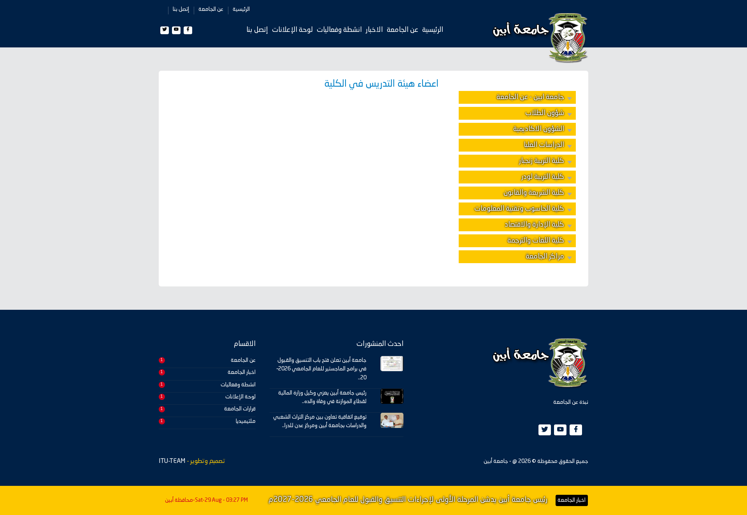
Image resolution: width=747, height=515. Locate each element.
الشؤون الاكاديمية (538, 129)
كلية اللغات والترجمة (535, 240)
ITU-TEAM (172, 461)
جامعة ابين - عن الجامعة (530, 97)
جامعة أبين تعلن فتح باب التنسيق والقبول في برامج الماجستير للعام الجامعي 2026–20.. (321, 369)
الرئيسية (241, 9)
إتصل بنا (181, 9)
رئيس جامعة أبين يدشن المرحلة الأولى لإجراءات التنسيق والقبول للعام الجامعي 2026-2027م (407, 500)
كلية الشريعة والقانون (533, 192)
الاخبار (374, 29)
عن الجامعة (210, 9)
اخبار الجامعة (242, 372)
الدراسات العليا (544, 144)
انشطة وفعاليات (339, 29)
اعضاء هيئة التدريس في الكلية (381, 84)
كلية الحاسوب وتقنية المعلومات (519, 208)
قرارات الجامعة (240, 409)
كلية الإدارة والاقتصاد (534, 224)
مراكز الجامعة (545, 256)
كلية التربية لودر (542, 176)
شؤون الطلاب (544, 113)
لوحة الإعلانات (292, 29)
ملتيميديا (246, 421)
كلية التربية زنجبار (541, 160)
